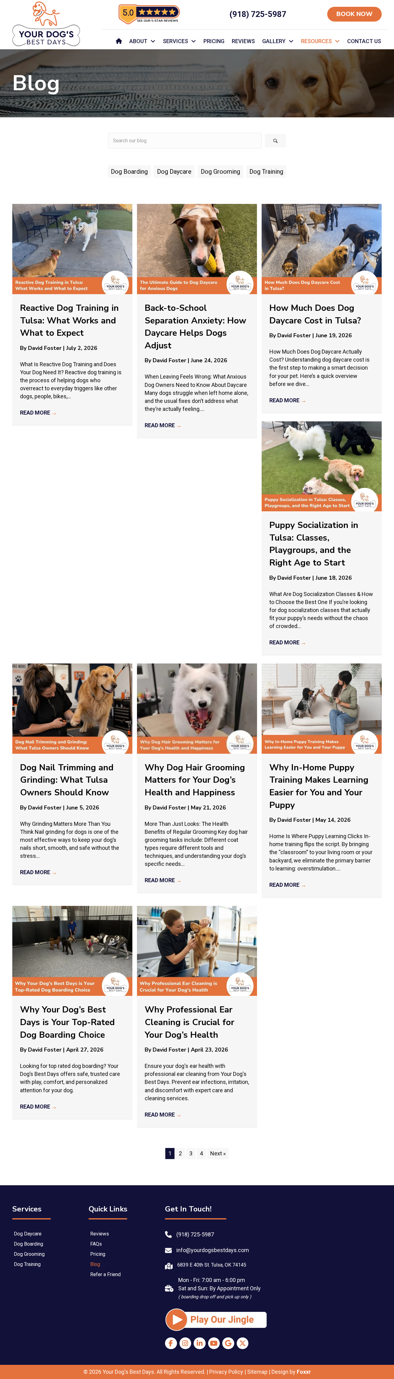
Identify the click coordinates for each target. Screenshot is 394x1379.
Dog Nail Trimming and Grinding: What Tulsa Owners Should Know (67, 780)
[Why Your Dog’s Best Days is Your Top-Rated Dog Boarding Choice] (72, 950)
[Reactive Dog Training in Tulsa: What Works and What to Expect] (72, 248)
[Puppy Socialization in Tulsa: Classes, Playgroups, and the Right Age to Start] (322, 466)
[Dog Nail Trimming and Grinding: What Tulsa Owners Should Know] (72, 708)
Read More (38, 412)
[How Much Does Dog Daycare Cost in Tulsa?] (322, 248)
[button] (275, 141)
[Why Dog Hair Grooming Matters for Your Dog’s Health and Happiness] (197, 708)
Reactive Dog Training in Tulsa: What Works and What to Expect (69, 320)
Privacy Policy (226, 1372)
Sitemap (257, 1372)
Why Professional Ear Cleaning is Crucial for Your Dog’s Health (189, 1022)
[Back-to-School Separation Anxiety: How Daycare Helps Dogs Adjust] (197, 248)
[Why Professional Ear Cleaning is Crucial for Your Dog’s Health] (197, 950)
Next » (218, 1153)
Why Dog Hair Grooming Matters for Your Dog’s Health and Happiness (195, 780)
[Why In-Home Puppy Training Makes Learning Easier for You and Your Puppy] (322, 708)
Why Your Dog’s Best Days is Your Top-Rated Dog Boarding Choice (67, 1022)
